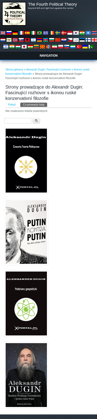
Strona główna (14, 69)
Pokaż (12, 104)
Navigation (49, 55)
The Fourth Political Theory (52, 4)
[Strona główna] (14, 24)
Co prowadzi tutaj (35, 104)
